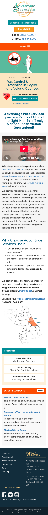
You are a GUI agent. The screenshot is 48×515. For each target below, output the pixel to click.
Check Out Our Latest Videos (24, 369)
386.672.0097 (28, 35)
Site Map (5, 472)
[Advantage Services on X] (10, 496)
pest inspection (36, 176)
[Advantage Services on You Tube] (16, 496)
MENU (25, 47)
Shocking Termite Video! (24, 378)
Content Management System (12, 512)
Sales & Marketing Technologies (35, 512)
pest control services (12, 169)
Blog (4, 468)
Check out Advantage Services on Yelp (19, 499)
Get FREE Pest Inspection (25, 98)
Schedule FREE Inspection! (23, 22)
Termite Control (9, 461)
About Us (6, 453)
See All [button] (40, 390)
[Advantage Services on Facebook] (4, 496)
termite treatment (13, 176)
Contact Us (7, 464)
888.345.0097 (29, 38)
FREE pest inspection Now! (31, 298)
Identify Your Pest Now (24, 360)
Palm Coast (25, 290)
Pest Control (7, 457)
